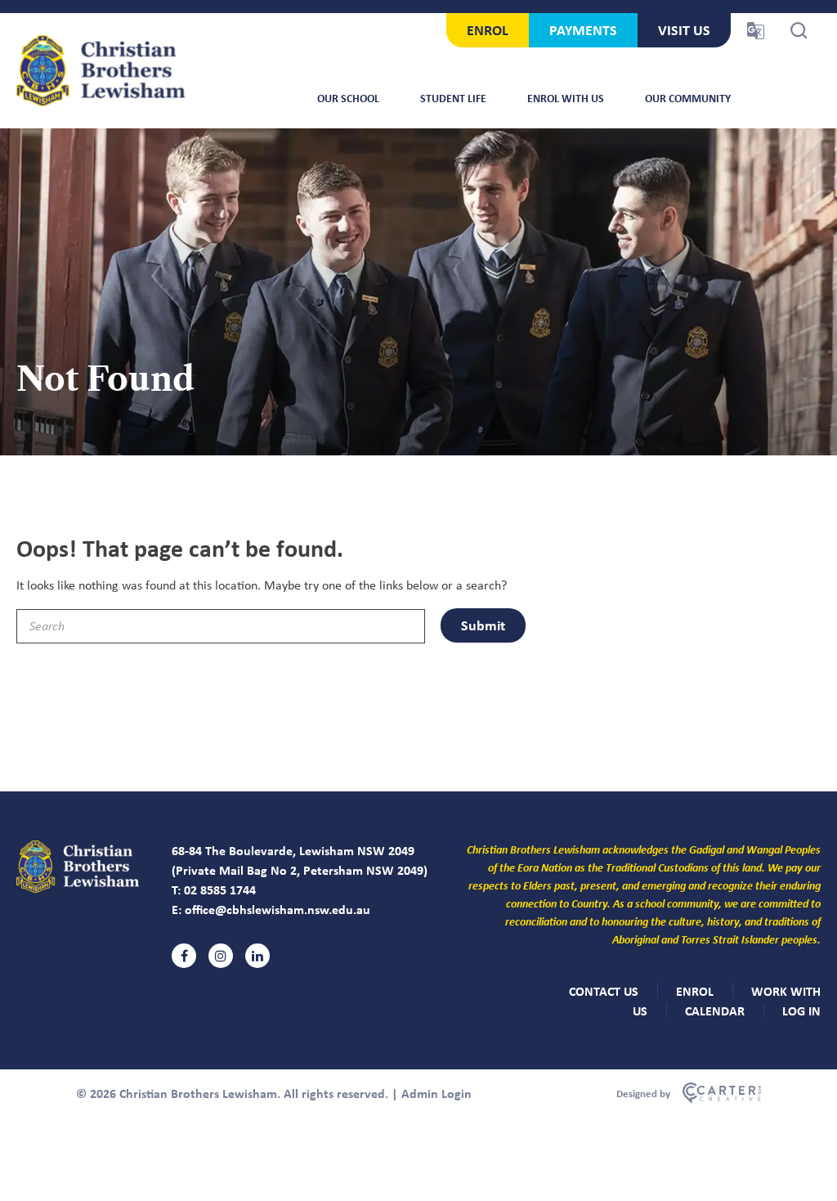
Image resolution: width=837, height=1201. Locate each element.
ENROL (487, 30)
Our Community (688, 97)
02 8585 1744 (220, 890)
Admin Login (436, 1093)
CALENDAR (715, 1011)
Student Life (453, 97)
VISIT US (684, 30)
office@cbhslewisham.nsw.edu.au (277, 909)
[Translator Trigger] (755, 30)
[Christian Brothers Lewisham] (77, 888)
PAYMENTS (583, 30)
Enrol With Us (565, 97)
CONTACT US (603, 991)
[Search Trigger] (799, 30)
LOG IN (801, 1011)
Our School (348, 97)
